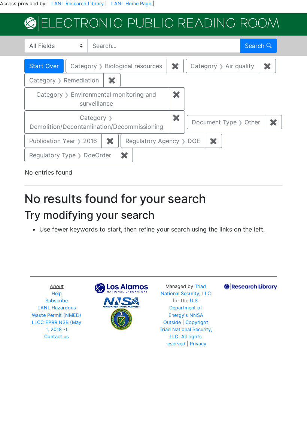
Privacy (198, 343)
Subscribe (56, 300)
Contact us (56, 336)
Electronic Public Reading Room (151, 23)
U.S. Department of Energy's (185, 308)
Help (57, 293)
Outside (172, 322)
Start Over (44, 66)
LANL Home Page (131, 3)
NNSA (196, 315)
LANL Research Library (77, 3)
